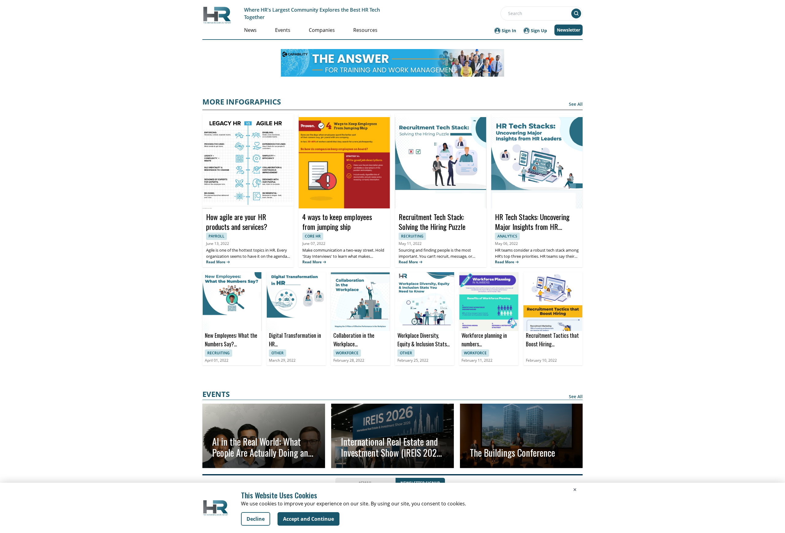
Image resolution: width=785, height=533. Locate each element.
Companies (322, 30)
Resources (365, 30)
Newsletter (568, 30)
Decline (256, 519)
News (250, 30)
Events (282, 30)
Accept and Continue (308, 519)
